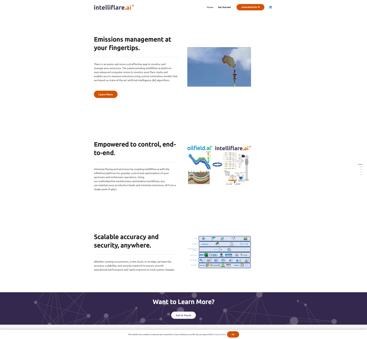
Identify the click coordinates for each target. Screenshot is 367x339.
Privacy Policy (220, 334)
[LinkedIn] (270, 7)
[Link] (114, 7)
